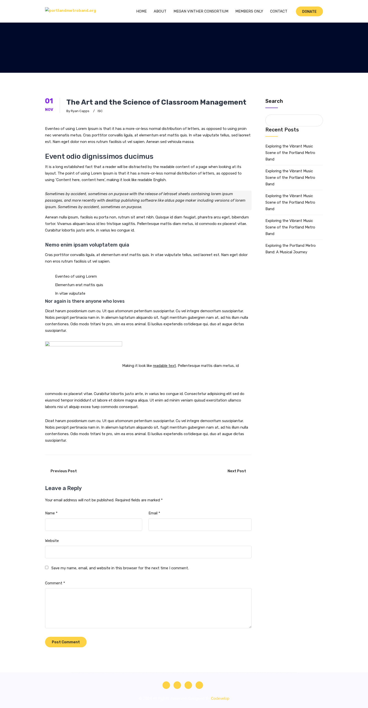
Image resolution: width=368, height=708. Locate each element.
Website (52, 540)
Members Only (249, 11)
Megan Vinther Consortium (200, 11)
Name (51, 513)
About (160, 11)
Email (154, 513)
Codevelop (220, 698)
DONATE (309, 12)
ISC (100, 111)
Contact (278, 11)
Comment (55, 583)
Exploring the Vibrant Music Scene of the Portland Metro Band (290, 153)
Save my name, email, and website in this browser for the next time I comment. (120, 568)
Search (274, 101)
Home (141, 11)
